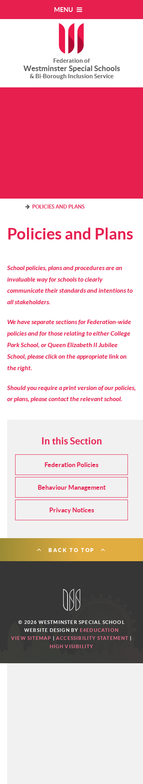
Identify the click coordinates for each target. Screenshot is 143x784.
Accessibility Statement (92, 638)
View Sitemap (31, 638)
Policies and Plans (58, 207)
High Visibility (72, 646)
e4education (99, 630)
